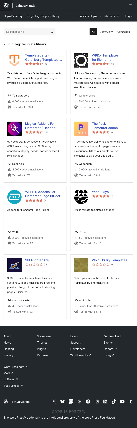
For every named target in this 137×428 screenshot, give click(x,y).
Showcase (44, 336)
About (7, 336)
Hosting (9, 349)
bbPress (11, 379)
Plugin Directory (13, 16)
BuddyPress (13, 385)
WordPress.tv (81, 355)
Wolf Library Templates (109, 260)
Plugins (41, 349)
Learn (74, 336)
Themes (42, 342)
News (7, 342)
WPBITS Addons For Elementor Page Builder (42, 194)
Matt (9, 373)
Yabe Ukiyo (100, 192)
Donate (110, 349)
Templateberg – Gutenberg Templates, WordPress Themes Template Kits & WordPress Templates (42, 58)
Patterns (42, 355)
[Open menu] (131, 5)
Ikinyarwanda (21, 401)
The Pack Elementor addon (105, 126)
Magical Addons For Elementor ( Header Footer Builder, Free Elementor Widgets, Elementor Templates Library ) (41, 126)
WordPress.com (16, 367)
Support (75, 342)
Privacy (8, 355)
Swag (109, 355)
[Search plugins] (51, 31)
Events (108, 342)
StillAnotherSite (37, 260)
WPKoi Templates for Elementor (105, 57)
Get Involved (112, 336)
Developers (77, 349)
